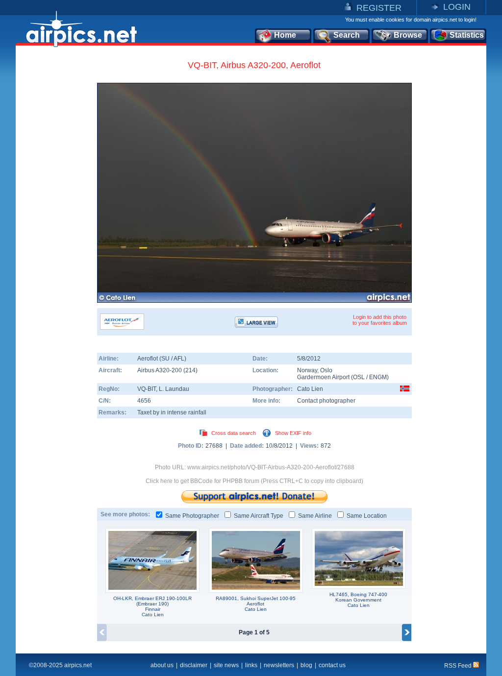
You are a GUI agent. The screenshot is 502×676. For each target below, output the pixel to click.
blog (306, 665)
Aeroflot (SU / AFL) (161, 358)
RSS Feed (458, 665)
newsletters (279, 665)
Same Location (366, 515)
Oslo (326, 370)
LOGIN (457, 7)
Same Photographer (192, 515)
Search (346, 35)
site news (226, 665)
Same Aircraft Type (258, 515)
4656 (144, 400)
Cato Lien (310, 389)
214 (190, 370)
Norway (307, 370)
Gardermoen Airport (323, 377)
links (251, 665)
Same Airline (315, 515)
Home (285, 35)
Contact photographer (326, 400)
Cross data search (233, 433)
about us (162, 665)
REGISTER (379, 8)
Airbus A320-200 (160, 370)
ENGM (378, 377)
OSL (359, 377)
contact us (332, 665)
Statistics (467, 35)
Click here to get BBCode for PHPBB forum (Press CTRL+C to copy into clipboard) (254, 481)
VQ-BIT (146, 389)
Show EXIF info (293, 433)
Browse (408, 35)
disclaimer (193, 665)
